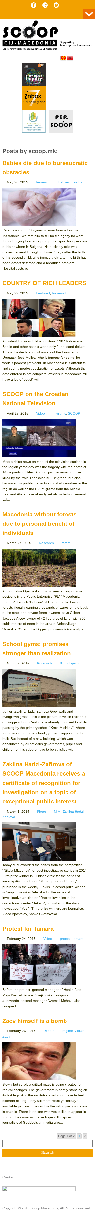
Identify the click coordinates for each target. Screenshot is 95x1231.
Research (43, 182)
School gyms (69, 663)
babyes (64, 182)
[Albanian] (70, 58)
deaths (77, 182)
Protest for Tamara (28, 928)
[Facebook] (33, 5)
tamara (78, 939)
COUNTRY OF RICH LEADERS (44, 283)
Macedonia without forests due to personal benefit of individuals (39, 523)
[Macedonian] (63, 58)
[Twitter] (56, 5)
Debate (49, 1031)
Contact (9, 1177)
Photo (41, 811)
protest (65, 939)
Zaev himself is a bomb (34, 1021)
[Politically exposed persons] (61, 132)
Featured (43, 293)
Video (40, 413)
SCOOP (74, 413)
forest (66, 543)
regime (67, 1031)
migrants (59, 413)
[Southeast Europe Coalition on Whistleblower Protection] (34, 122)
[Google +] (45, 5)
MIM (57, 811)
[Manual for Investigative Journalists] (34, 75)
